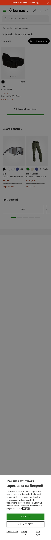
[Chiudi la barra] (48, 3)
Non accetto (25, 524)
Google (26, 509)
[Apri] (38, 2)
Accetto (25, 516)
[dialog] (25, 507)
